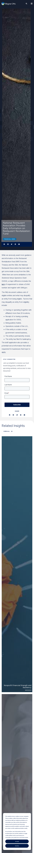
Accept (17, 841)
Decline (17, 846)
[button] (4, 244)
